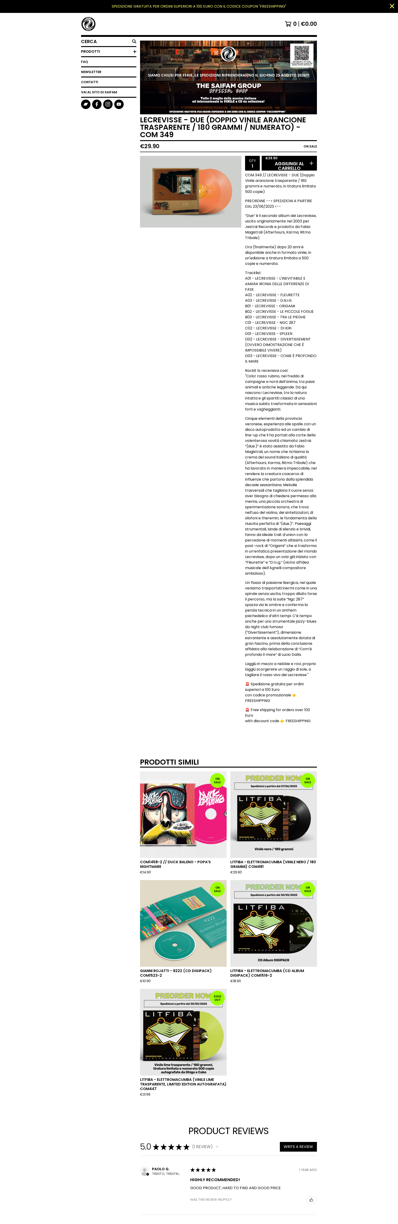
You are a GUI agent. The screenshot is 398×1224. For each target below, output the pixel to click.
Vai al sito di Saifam (99, 92)
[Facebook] (97, 104)
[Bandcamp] (86, 104)
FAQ (84, 61)
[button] (217, 1147)
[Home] (88, 24)
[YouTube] (119, 104)
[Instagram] (108, 104)
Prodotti (90, 51)
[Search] (134, 41)
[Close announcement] (392, 6)
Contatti (89, 82)
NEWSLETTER (91, 72)
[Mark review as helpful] (311, 1199)
